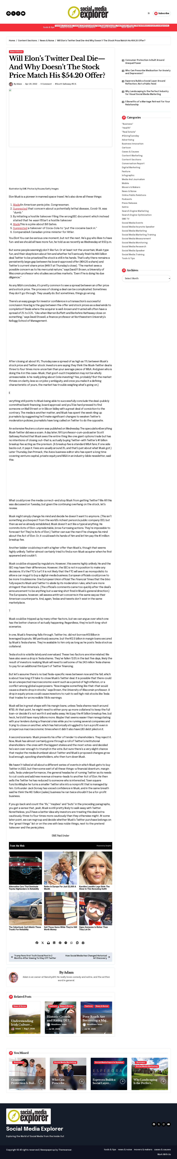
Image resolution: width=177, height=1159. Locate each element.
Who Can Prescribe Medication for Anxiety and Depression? (148, 72)
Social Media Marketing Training (139, 235)
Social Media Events (132, 223)
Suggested (20, 208)
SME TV (125, 219)
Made (16, 205)
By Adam (18, 84)
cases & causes (110, 26)
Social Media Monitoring (135, 243)
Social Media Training (133, 255)
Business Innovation (133, 144)
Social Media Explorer (34, 1129)
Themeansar (65, 1150)
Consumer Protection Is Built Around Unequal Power (144, 61)
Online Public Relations (134, 195)
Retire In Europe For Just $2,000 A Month (60, 887)
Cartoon (126, 148)
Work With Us (127, 27)
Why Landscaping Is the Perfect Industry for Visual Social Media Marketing (147, 92)
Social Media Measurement (136, 239)
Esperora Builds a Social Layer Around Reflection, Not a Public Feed (145, 82)
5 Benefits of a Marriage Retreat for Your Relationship (147, 103)
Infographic (128, 175)
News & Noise (16, 52)
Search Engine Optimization (137, 215)
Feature (53, 1006)
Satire (125, 207)
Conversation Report (133, 164)
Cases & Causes (130, 152)
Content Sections (131, 160)
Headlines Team (58, 1024)
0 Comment (46, 84)
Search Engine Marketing (135, 211)
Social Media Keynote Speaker (138, 227)
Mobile (125, 183)
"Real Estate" (129, 132)
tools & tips (50, 26)
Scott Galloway (63, 84)
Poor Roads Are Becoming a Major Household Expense (96, 1022)
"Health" (126, 128)
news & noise (67, 26)
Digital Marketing (131, 167)
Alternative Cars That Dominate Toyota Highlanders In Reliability (24, 887)
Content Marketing (132, 156)
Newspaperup (47, 1150)
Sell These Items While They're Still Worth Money (60, 928)
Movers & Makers (131, 187)
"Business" (127, 124)
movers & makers (88, 26)
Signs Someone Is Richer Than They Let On (93, 928)
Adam (68, 972)
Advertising (128, 140)
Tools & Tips (128, 258)
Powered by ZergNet (104, 846)
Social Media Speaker (133, 251)
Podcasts (127, 199)
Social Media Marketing (134, 231)
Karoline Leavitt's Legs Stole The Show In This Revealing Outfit (94, 887)
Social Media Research (134, 247)
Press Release (129, 203)
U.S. (75, 84)
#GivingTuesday (130, 136)
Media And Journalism (133, 179)
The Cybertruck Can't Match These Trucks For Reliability (25, 928)
